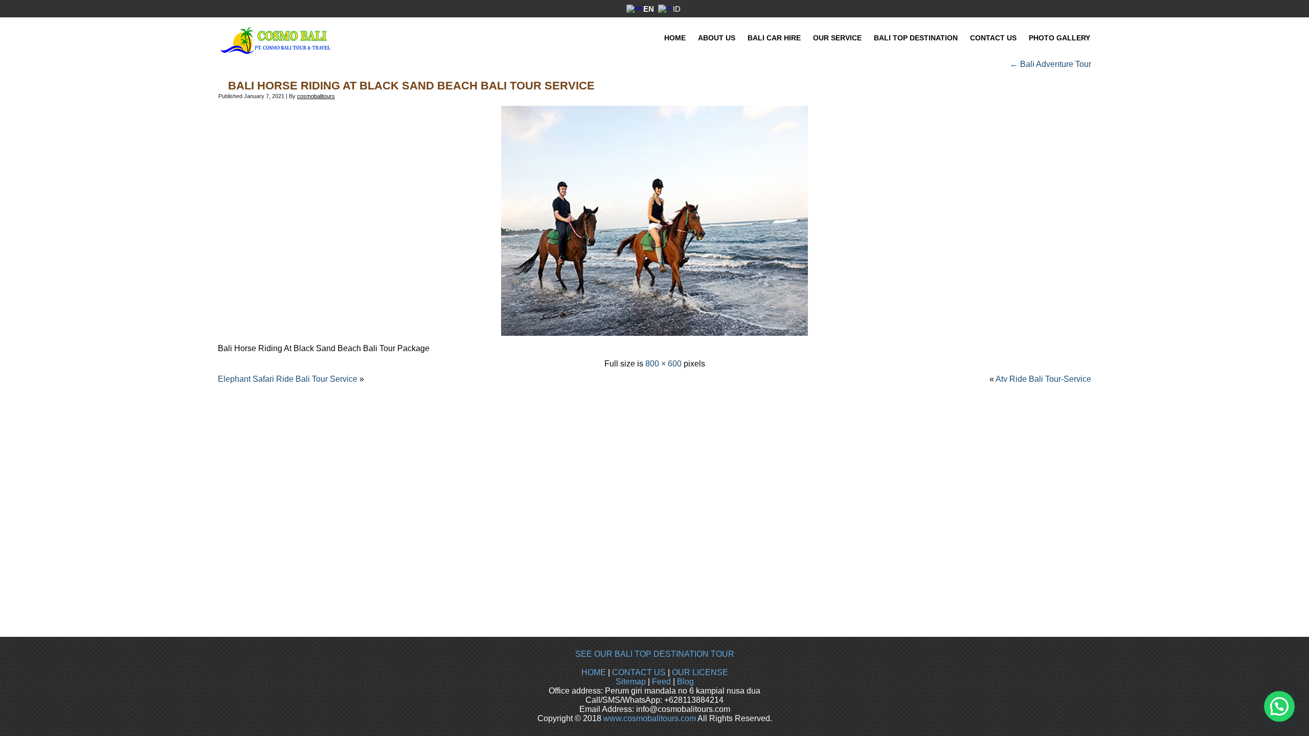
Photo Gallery (1059, 38)
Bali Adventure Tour (1050, 64)
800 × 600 (663, 363)
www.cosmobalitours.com (649, 718)
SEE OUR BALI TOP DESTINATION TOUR (654, 654)
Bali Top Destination (916, 38)
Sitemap (631, 681)
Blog (685, 681)
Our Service (837, 38)
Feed (661, 681)
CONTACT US (639, 672)
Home (675, 38)
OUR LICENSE (700, 672)
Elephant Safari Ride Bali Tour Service (287, 379)
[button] (1279, 706)
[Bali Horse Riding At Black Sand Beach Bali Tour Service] (654, 333)
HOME (593, 672)
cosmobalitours (316, 96)
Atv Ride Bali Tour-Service (1043, 379)
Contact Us (993, 38)
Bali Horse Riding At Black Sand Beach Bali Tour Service (411, 85)
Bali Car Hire (774, 38)
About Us (716, 38)
